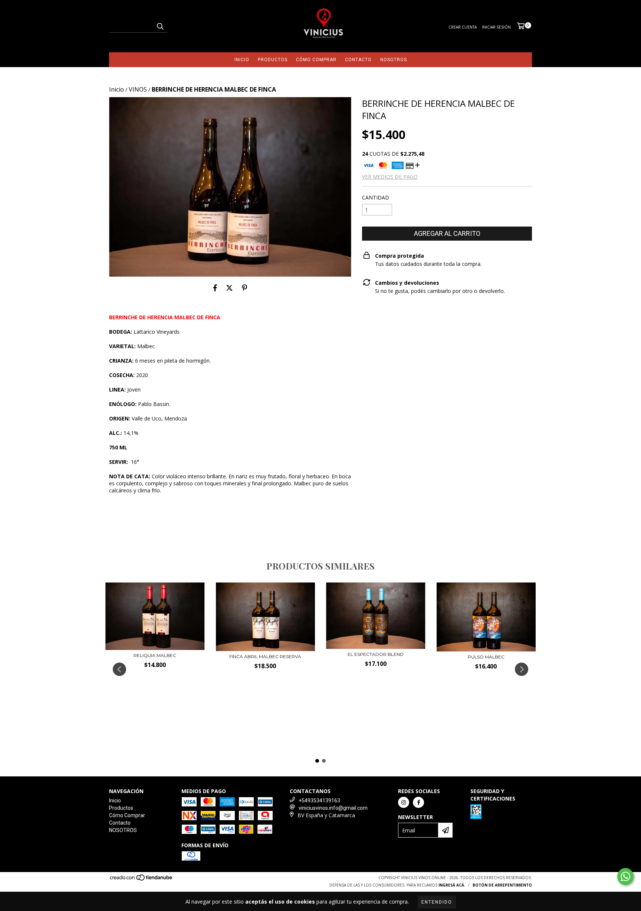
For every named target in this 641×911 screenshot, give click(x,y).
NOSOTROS (393, 59)
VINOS (138, 89)
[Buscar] (159, 26)
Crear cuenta (462, 27)
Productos (272, 59)
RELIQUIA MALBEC (155, 655)
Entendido (436, 902)
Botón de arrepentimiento (502, 885)
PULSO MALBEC (486, 657)
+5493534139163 (319, 800)
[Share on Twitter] (229, 287)
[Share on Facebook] (215, 287)
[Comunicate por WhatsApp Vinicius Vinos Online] (625, 876)
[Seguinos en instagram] (403, 802)
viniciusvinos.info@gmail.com (333, 808)
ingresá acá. (451, 885)
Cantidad (375, 197)
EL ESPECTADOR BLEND (376, 654)
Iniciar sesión (496, 27)
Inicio (241, 59)
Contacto (358, 59)
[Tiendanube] (141, 879)
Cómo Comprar (316, 59)
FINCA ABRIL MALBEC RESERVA (265, 656)
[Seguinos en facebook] (418, 802)
